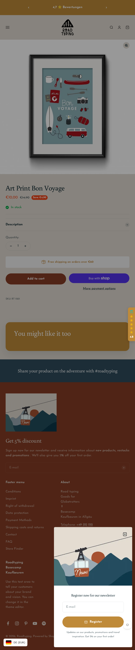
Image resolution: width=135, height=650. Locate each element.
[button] (131, 324)
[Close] (125, 534)
